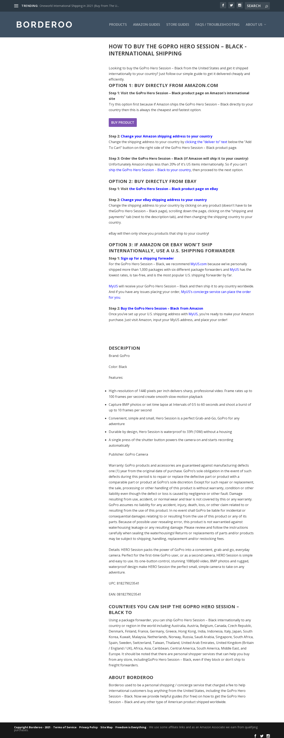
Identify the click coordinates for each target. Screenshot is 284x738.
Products (118, 25)
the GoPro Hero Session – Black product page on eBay (173, 188)
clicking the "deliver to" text (206, 142)
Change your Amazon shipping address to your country (166, 136)
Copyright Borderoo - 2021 (32, 727)
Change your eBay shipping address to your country (164, 199)
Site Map (106, 727)
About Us (254, 25)
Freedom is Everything (130, 727)
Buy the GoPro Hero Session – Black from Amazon (162, 308)
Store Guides (177, 25)
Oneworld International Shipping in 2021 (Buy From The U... (79, 6)
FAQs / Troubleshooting (217, 25)
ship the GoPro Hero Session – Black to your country (150, 170)
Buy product (122, 122)
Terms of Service (65, 727)
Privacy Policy (88, 727)
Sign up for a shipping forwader (147, 258)
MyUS (234, 269)
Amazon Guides (146, 25)
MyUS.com (198, 264)
